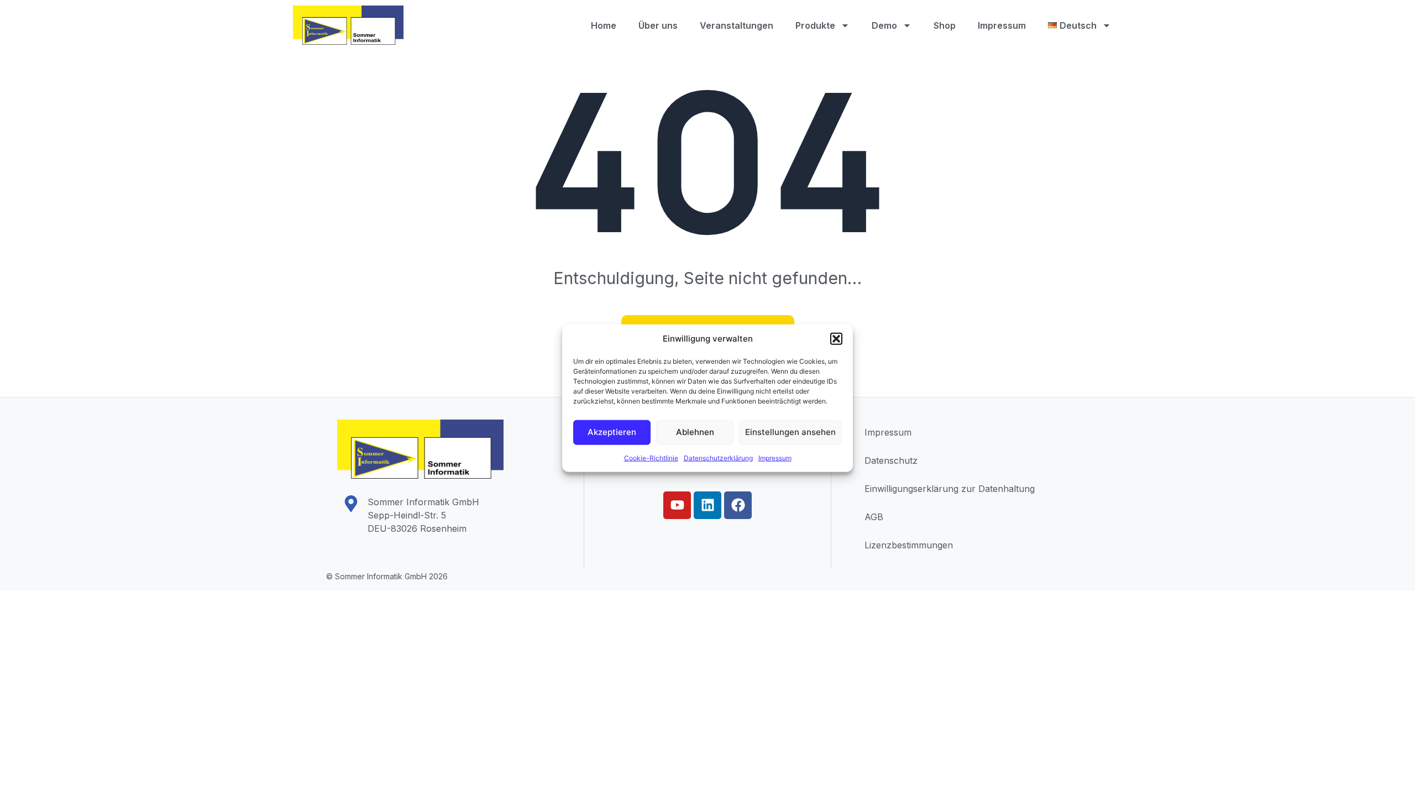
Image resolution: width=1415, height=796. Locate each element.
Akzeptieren (612, 432)
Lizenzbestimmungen (908, 545)
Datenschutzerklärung (718, 457)
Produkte (815, 25)
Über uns (658, 25)
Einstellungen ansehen (790, 432)
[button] (836, 338)
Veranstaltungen (736, 25)
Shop (945, 25)
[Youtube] (677, 505)
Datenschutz (891, 460)
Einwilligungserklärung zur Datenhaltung (949, 488)
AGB (873, 516)
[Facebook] (738, 505)
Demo (884, 25)
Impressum (775, 457)
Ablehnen (695, 432)
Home (603, 25)
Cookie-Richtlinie (651, 457)
